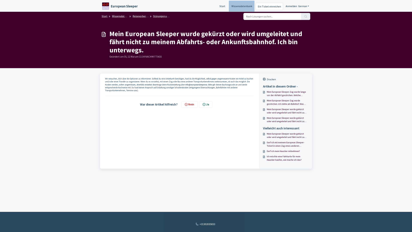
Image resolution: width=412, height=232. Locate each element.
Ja (207, 104)
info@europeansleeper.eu (196, 84)
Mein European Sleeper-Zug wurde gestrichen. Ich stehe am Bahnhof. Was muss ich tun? (285, 102)
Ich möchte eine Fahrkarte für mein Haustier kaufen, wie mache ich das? (284, 158)
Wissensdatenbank (241, 6)
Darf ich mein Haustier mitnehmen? (283, 151)
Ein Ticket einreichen (269, 6)
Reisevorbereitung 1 (144, 16)
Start (222, 6)
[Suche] (305, 16)
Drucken (271, 79)
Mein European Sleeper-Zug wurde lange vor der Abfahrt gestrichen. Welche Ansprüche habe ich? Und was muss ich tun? (286, 93)
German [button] (302, 6)
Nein (191, 104)
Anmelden (291, 6)
